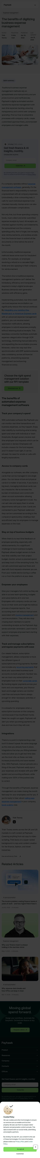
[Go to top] (35, 1147)
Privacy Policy (20, 1141)
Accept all (20, 1149)
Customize (20, 1154)
